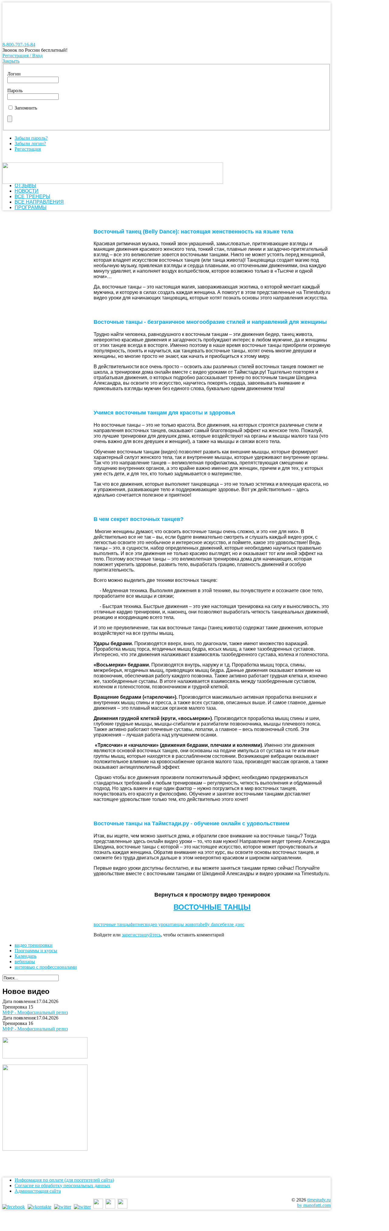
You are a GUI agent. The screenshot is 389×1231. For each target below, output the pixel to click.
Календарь (25, 956)
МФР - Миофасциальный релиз (35, 1012)
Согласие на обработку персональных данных (62, 1185)
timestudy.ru (319, 1199)
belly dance (211, 924)
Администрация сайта (38, 1191)
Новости (27, 191)
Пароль (14, 90)
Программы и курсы (36, 950)
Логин (14, 73)
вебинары (25, 961)
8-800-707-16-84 (18, 44)
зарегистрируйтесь (141, 934)
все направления (39, 202)
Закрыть (10, 61)
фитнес (137, 924)
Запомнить (26, 107)
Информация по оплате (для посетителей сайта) (64, 1180)
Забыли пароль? (31, 138)
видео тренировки (34, 945)
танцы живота (185, 924)
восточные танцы (112, 924)
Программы (30, 207)
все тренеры (32, 196)
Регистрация (28, 149)
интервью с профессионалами (46, 967)
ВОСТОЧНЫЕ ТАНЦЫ (212, 907)
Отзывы (25, 185)
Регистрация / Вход (22, 55)
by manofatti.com (314, 1205)
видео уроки (158, 924)
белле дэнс (233, 924)
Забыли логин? (30, 143)
